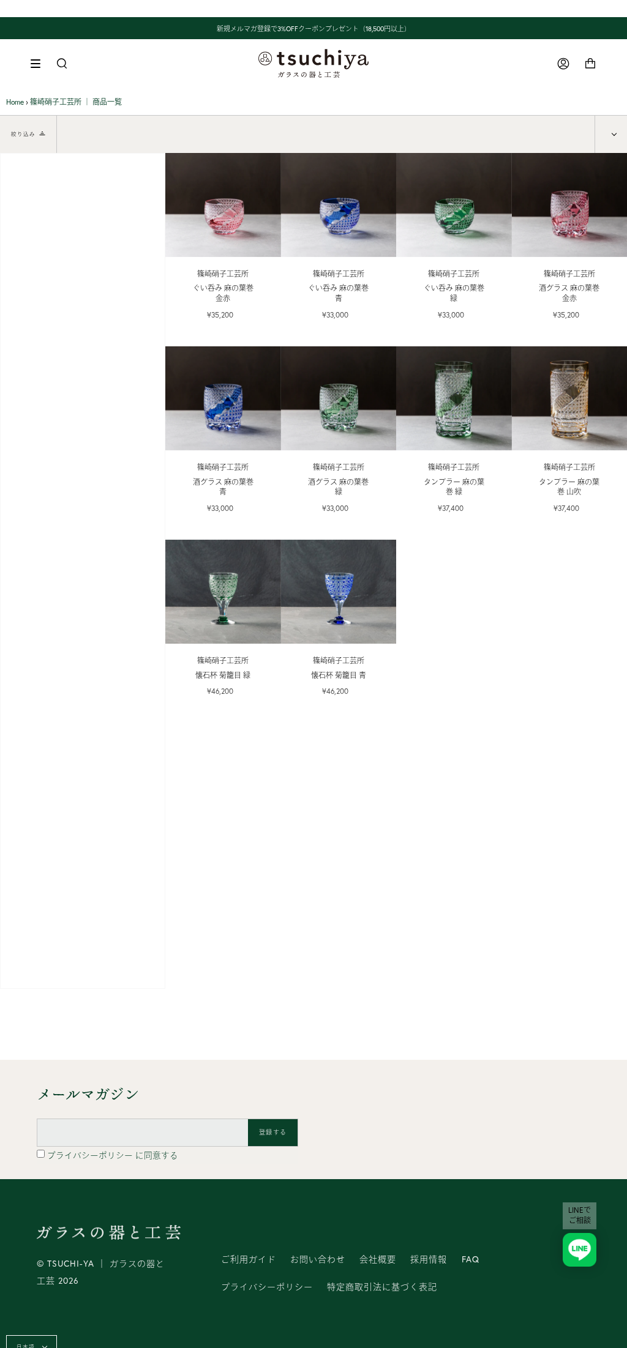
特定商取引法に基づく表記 (382, 1286)
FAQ (470, 1259)
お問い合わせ (317, 1259)
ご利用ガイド (248, 1259)
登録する (273, 1132)
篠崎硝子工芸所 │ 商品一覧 (76, 101)
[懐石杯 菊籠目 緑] (223, 592)
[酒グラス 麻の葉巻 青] (223, 398)
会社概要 (377, 1259)
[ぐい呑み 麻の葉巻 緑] (454, 205)
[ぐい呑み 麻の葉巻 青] (339, 205)
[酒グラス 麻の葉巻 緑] (339, 398)
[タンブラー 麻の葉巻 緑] (454, 398)
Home (15, 101)
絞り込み (23, 134)
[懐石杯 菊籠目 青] (339, 592)
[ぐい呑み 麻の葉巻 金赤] (223, 205)
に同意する (112, 1155)
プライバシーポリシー (91, 1155)
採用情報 (428, 1259)
